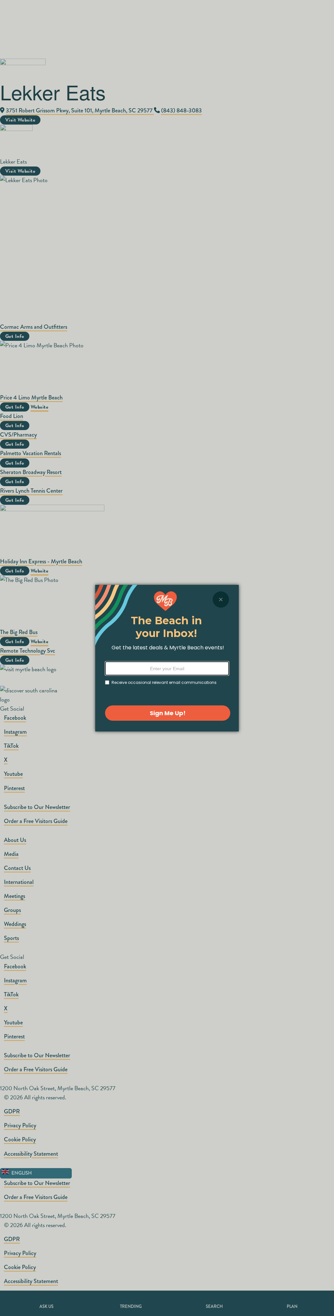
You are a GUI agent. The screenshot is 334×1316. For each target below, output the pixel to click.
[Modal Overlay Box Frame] (167, 658)
